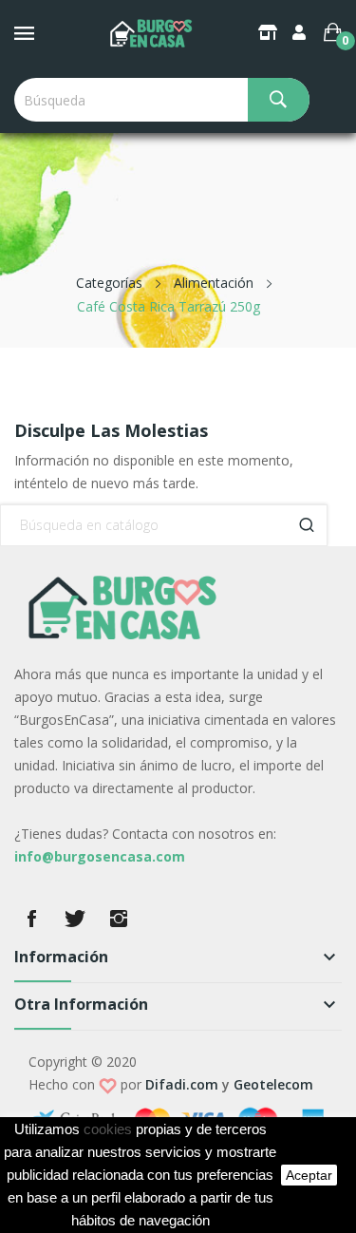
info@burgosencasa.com (99, 856)
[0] (333, 32)
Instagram (119, 918)
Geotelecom (273, 1084)
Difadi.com (181, 1084)
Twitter (75, 918)
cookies (108, 1129)
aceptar (309, 1175)
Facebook (31, 918)
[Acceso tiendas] (269, 32)
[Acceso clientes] (300, 32)
